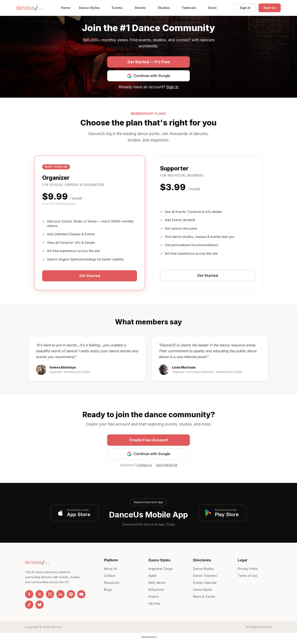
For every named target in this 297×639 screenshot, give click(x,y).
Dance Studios (203, 569)
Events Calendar (205, 582)
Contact (109, 575)
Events (117, 8)
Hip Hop (154, 603)
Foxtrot (153, 596)
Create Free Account (148, 440)
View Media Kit (166, 465)
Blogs (108, 589)
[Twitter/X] (39, 594)
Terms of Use (247, 575)
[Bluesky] (39, 605)
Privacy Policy (248, 569)
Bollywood (156, 589)
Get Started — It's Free (148, 62)
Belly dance (156, 582)
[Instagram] (50, 594)
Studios (164, 8)
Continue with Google (151, 75)
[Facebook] (29, 594)
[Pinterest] (71, 594)
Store (212, 8)
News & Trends (204, 596)
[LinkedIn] (60, 594)
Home (65, 8)
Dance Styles (89, 8)
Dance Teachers (205, 575)
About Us (110, 569)
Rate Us (269, 8)
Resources (111, 582)
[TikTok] (29, 605)
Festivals (189, 8)
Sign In (245, 8)
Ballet (152, 575)
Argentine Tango (160, 569)
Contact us (144, 465)
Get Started (89, 276)
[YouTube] (81, 594)
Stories (141, 8)
